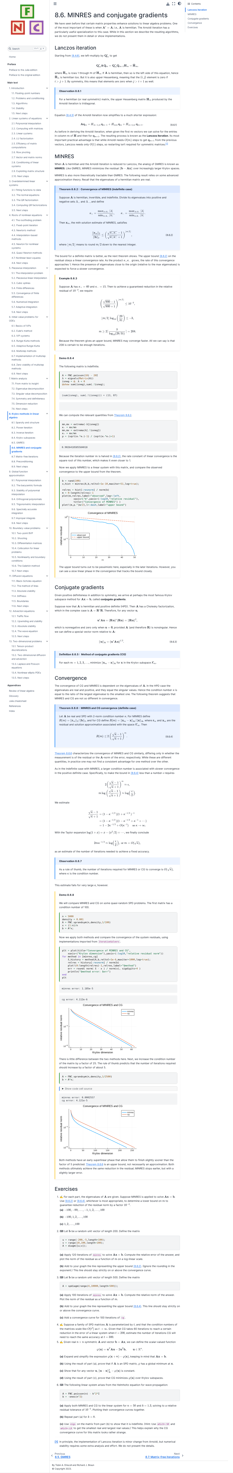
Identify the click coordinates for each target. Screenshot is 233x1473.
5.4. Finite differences (23, 288)
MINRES (192, 14)
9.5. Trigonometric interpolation (28, 504)
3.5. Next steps (20, 210)
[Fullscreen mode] (174, 4)
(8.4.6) (75, 55)
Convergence (195, 23)
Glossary (14, 696)
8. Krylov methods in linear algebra (24, 415)
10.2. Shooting (19, 538)
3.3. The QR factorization (25, 200)
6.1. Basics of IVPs (21, 325)
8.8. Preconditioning (22, 461)
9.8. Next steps (20, 523)
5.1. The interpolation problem (27, 273)
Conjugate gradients (198, 18)
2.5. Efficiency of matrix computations (24, 145)
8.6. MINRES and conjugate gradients (27, 449)
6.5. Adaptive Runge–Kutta (26, 346)
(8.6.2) (163, 256)
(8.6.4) (135, 772)
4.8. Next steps (20, 263)
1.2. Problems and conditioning (28, 98)
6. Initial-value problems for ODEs (23, 319)
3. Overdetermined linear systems (22, 183)
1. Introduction (16, 88)
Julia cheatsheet (17, 701)
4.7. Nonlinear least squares (26, 257)
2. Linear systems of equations (25, 118)
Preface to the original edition (24, 75)
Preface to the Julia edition (23, 70)
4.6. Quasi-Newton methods (27, 252)
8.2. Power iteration (22, 427)
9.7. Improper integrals (23, 518)
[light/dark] (179, 3)
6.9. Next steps (20, 373)
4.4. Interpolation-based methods (24, 237)
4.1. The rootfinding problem (27, 220)
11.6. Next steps (20, 606)
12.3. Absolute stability (24, 626)
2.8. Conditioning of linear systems (25, 164)
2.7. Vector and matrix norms (27, 157)
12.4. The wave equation (25, 631)
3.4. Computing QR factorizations (29, 205)
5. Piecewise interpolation (22, 268)
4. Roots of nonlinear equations (25, 215)
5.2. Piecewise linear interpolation (29, 278)
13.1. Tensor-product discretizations (22, 648)
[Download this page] (168, 3)
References (15, 706)
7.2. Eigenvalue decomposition (28, 388)
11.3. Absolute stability (23, 591)
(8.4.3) (70, 115)
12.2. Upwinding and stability (27, 621)
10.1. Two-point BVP (22, 533)
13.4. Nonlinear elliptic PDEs (26, 672)
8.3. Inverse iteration (22, 432)
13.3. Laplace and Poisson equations (25, 666)
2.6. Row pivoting (21, 152)
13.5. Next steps (20, 677)
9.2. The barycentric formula (27, 485)
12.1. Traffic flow (20, 616)
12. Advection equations (22, 611)
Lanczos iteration (197, 9)
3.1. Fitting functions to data (26, 190)
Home (12, 56)
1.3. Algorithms (20, 103)
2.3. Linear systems (22, 133)
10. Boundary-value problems (24, 528)
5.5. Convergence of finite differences (25, 295)
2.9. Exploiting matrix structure (28, 171)
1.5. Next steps (20, 113)
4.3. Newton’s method (23, 230)
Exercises (193, 27)
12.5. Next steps (20, 636)
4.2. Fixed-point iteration (25, 225)
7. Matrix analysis (18, 378)
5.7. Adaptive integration (24, 307)
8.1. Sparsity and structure (25, 422)
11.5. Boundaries (20, 601)
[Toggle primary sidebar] (55, 4)
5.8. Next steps (20, 312)
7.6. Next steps (20, 408)
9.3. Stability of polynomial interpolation (26, 492)
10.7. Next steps (20, 570)
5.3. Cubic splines (21, 283)
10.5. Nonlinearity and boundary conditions (28, 559)
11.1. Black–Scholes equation (27, 581)
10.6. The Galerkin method (26, 565)
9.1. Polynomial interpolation (26, 480)
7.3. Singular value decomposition (29, 393)
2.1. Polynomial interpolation (26, 123)
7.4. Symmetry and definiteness (28, 398)
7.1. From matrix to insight (25, 383)
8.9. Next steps (20, 466)
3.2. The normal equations (25, 195)
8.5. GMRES (18, 442)
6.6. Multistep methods (24, 351)
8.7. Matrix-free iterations (25, 456)
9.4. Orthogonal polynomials (27, 499)
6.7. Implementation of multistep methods (29, 358)
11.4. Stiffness (19, 596)
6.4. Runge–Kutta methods (26, 340)
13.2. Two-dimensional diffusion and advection (29, 657)
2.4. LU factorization (22, 138)
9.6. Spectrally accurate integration (24, 511)
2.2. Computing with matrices (27, 128)
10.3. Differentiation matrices (27, 543)
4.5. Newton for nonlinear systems (25, 246)
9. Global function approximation (18, 473)
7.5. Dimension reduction (25, 403)
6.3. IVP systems (21, 335)
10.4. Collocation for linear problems (25, 550)
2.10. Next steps (20, 176)
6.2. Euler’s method (22, 330)
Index (12, 711)
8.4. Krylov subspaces (23, 437)
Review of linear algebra (21, 690)
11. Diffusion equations (21, 576)
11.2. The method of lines (25, 586)
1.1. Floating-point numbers (26, 93)
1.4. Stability (18, 108)
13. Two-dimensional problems (25, 641)
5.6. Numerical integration (25, 301)
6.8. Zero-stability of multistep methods (28, 366)
